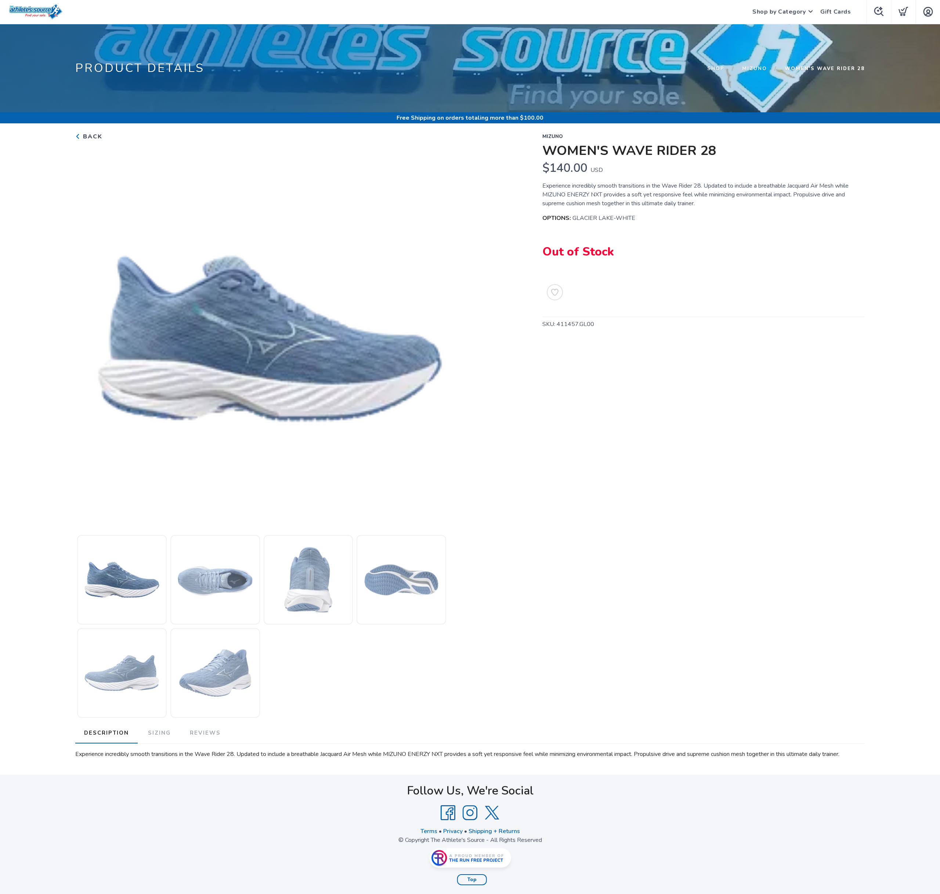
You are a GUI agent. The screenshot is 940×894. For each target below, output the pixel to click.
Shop (715, 68)
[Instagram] (470, 813)
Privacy (453, 831)
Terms (428, 831)
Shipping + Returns (494, 831)
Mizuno (754, 68)
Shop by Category (779, 12)
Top (472, 879)
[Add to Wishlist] (555, 292)
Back (91, 137)
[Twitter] (492, 813)
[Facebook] (448, 813)
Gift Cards (835, 12)
